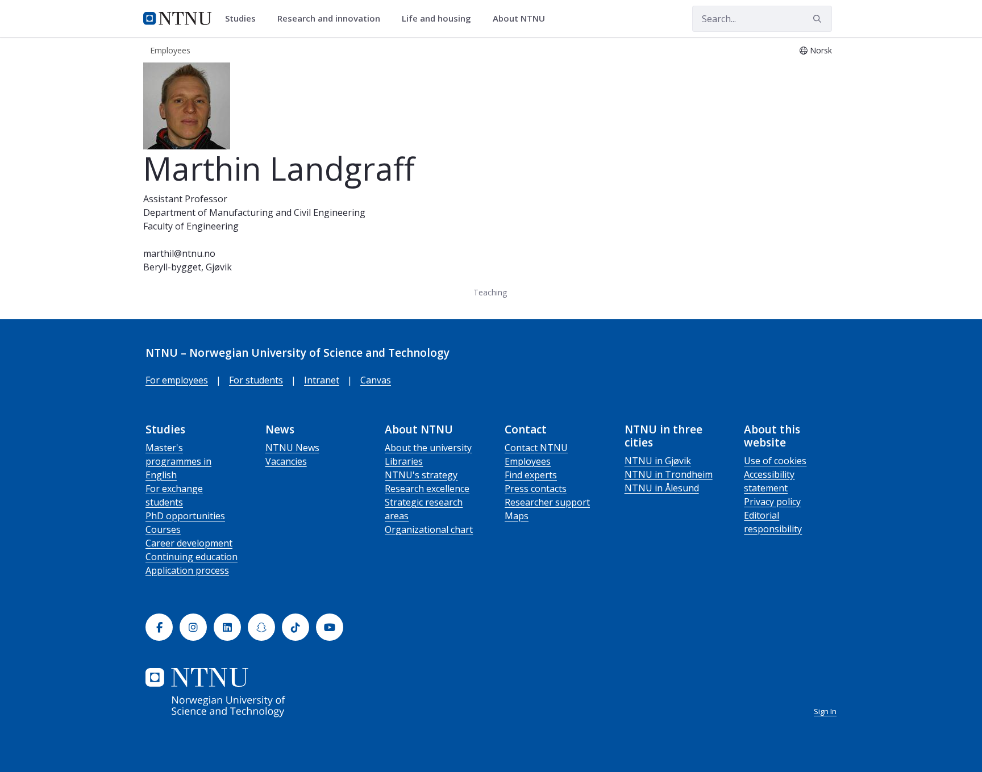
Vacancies (286, 461)
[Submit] (818, 18)
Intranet (321, 380)
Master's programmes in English (178, 461)
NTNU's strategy (421, 475)
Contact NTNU (536, 447)
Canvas (375, 380)
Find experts (531, 475)
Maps (517, 516)
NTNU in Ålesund (662, 488)
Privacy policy (772, 501)
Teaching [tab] (490, 292)
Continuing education (191, 556)
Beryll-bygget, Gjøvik (187, 267)
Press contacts (536, 488)
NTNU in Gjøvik (658, 460)
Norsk (821, 50)
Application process (187, 570)
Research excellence (427, 488)
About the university (428, 447)
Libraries (404, 461)
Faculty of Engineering (191, 226)
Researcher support (547, 502)
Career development (188, 543)
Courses (163, 529)
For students (256, 380)
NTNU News (292, 447)
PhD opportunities (185, 516)
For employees (176, 380)
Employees (528, 461)
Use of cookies (775, 460)
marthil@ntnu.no (179, 253)
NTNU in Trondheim (669, 474)
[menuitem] (244, 18)
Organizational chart (429, 529)
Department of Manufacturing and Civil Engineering (254, 212)
